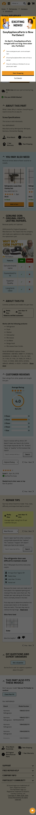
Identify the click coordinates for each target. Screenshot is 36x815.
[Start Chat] (32, 810)
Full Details (18, 78)
